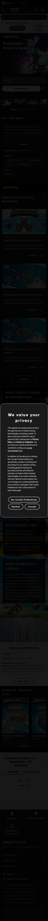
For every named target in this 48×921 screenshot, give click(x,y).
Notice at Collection (25, 442)
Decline (16, 506)
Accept (32, 506)
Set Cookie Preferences (24, 499)
